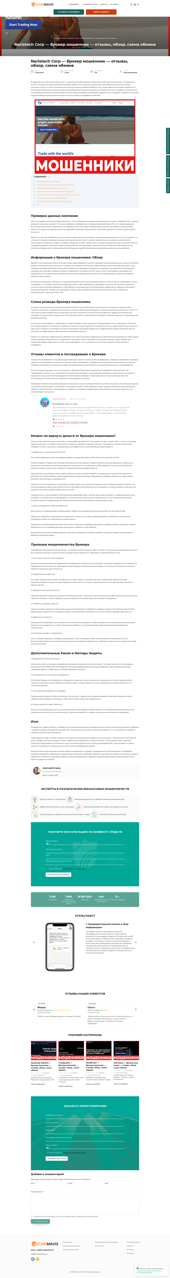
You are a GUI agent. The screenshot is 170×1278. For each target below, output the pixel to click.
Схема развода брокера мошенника (52, 188)
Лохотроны (99, 1246)
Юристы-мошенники (71, 1249)
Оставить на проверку (69, 12)
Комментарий (37, 1192)
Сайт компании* (52, 1123)
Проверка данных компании (49, 181)
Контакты (130, 1253)
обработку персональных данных (74, 869)
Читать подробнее (38, 1084)
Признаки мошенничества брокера (52, 198)
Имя (33, 1183)
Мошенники (73, 4)
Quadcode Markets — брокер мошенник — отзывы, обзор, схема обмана (41, 1066)
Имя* (48, 855)
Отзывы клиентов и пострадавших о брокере (55, 191)
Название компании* (54, 1115)
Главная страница (60, 38)
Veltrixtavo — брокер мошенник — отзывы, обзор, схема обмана (126, 1065)
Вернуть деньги (101, 12)
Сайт (106, 1183)
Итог (39, 205)
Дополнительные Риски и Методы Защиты (55, 201)
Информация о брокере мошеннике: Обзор (55, 185)
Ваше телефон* (52, 842)
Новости (104, 4)
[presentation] (34, 942)
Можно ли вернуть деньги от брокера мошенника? (58, 195)
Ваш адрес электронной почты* (59, 861)
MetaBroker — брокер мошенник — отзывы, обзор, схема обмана (96, 1066)
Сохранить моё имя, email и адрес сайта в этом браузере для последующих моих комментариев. (65, 1216)
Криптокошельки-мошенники (106, 1242)
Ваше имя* (50, 1130)
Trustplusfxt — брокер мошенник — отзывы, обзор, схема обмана (68, 1066)
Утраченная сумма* (54, 849)
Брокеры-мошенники (71, 1246)
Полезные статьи (90, 4)
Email (70, 1183)
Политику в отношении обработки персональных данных (149, 1271)
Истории (114, 4)
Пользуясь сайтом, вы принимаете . (150, 1270)
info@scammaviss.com (39, 1254)
